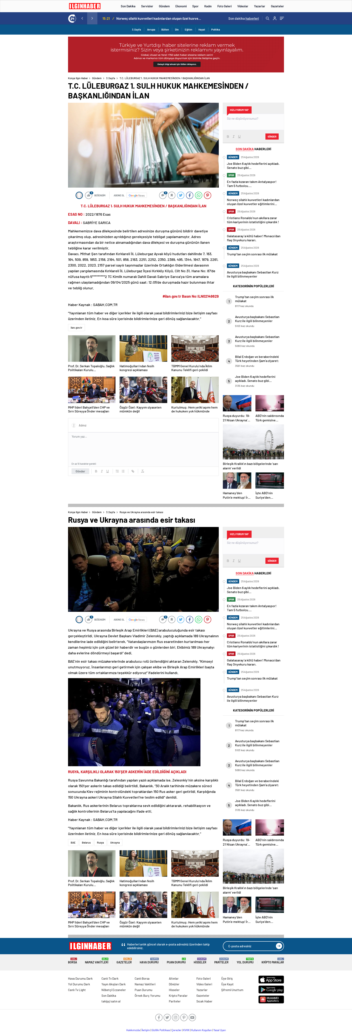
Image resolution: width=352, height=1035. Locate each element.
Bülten (165, 29)
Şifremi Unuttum (232, 990)
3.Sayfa (136, 29)
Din (177, 29)
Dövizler (174, 984)
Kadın (208, 6)
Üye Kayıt (227, 984)
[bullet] (123, 471)
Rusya (100, 842)
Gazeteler (277, 6)
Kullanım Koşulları (201, 1030)
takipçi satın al (111, 1001)
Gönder (80, 471)
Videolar (242, 6)
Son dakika (243, 18)
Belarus (86, 842)
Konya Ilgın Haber (78, 78)
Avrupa (151, 29)
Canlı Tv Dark (110, 978)
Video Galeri (204, 984)
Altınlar (174, 978)
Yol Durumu (245, 961)
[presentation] (82, 18)
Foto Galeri (224, 6)
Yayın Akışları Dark (113, 984)
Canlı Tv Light (77, 990)
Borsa (72, 961)
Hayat (201, 29)
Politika (215, 29)
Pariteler (221, 961)
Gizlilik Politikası (161, 1030)
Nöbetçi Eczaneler (113, 990)
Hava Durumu (149, 961)
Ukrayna (115, 842)
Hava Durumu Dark (80, 978)
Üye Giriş (227, 978)
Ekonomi (181, 6)
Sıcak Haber (204, 1001)
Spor (195, 6)
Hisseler (200, 961)
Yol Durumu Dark (79, 984)
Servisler (147, 6)
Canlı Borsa (142, 978)
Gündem (164, 6)
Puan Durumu (176, 961)
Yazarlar (259, 6)
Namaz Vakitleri (96, 961)
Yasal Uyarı (219, 1030)
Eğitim (188, 29)
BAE (73, 842)
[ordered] (117, 471)
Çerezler (177, 1030)
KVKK (186, 1030)
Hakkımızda (133, 1030)
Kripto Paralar (273, 961)
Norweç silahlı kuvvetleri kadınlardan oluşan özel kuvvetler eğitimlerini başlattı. (159, 18)
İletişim (146, 1030)
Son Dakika (128, 6)
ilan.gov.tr (76, 327)
